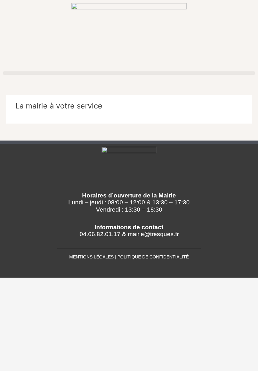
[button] (129, 73)
